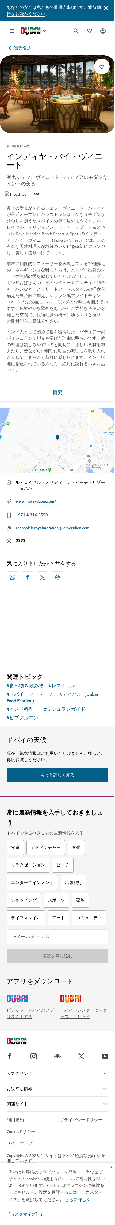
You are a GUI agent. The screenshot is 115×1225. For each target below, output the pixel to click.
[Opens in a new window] (27, 577)
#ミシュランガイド (64, 709)
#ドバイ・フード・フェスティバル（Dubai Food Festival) (52, 697)
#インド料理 (20, 709)
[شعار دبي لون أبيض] (23, 1042)
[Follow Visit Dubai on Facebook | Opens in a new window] (10, 1056)
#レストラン (62, 686)
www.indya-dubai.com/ (36, 501)
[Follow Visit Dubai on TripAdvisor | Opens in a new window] (57, 1056)
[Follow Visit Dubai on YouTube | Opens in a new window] (105, 1056)
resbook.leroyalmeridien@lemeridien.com (53, 528)
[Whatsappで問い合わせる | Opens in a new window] (12, 577)
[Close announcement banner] (105, 7)
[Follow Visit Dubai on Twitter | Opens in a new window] (81, 1056)
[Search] (76, 31)
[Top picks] (89, 31)
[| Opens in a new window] (33, 1056)
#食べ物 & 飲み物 (25, 686)
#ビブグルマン (22, 718)
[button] (26, 1214)
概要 (57, 393)
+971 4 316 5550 (32, 515)
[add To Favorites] (102, 66)
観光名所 (22, 48)
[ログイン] (103, 31)
